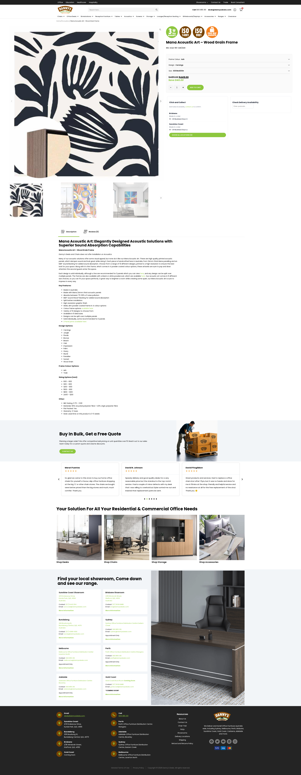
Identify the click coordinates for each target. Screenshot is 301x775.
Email (66, 713)
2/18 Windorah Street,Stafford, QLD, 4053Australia (113, 598)
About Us (182, 719)
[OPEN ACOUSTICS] (133, 16)
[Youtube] (223, 741)
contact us (189, 107)
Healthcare (81, 2)
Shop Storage (159, 562)
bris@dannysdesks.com (119, 607)
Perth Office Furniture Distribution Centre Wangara (124, 652)
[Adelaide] (114, 733)
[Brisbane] (59, 744)
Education (70, 2)
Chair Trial (182, 726)
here (142, 273)
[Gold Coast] (59, 754)
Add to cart (195, 87)
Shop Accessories (208, 562)
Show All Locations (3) (182, 135)
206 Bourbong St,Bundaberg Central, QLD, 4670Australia (70, 625)
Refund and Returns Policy (182, 743)
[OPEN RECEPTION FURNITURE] (112, 16)
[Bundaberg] (59, 733)
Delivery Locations (182, 736)
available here (87, 308)
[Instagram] (235, 741)
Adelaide (123, 732)
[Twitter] (217, 741)
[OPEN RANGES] (225, 16)
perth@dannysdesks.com (120, 658)
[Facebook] (211, 741)
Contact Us (215, 2)
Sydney (122, 742)
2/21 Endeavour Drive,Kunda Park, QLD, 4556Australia (67, 598)
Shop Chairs (110, 562)
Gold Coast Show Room (120, 680)
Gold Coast (69, 752)
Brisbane (68, 742)
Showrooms (201, 2)
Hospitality (93, 2)
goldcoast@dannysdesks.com (122, 687)
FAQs (182, 729)
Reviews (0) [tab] (93, 232)
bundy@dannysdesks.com (74, 634)
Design (171, 65)
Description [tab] (71, 232)
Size (170, 71)
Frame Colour (174, 59)
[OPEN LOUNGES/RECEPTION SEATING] (180, 16)
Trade (225, 2)
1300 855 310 (116, 629)
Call (120, 713)
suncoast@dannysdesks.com (75, 607)
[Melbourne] (114, 754)
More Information (66, 610)
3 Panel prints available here (74, 321)
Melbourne (123, 752)
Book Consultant (238, 2)
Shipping (182, 740)
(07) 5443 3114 (71, 604)
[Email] (59, 715)
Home (58, 21)
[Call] (114, 715)
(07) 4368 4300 (71, 631)
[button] (160, 101)
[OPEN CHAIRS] (64, 16)
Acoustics (65, 21)
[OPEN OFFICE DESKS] (78, 16)
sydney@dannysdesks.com (120, 631)
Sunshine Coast (71, 721)
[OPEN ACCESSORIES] (215, 16)
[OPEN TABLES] (121, 16)
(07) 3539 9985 (118, 604)
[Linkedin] (229, 741)
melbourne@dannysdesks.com (76, 660)
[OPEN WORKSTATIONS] (92, 16)
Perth (121, 721)
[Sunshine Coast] (59, 723)
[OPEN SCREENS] (144, 16)
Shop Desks (62, 562)
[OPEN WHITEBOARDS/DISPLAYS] (202, 16)
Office (60, 2)
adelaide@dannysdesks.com (75, 689)
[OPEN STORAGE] (154, 16)
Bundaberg (69, 732)
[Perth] (114, 723)
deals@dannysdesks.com (74, 716)
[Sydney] (114, 744)
